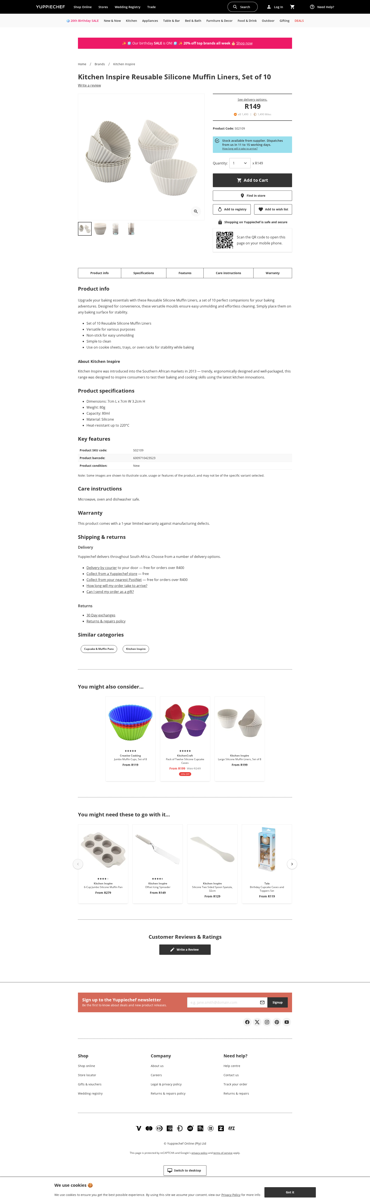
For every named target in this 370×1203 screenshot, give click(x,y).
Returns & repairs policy (106, 621)
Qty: (220, 163)
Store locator (87, 1075)
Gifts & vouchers (89, 1084)
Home (82, 64)
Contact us (231, 1075)
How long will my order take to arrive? (117, 585)
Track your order (235, 1084)
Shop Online (83, 7)
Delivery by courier (102, 567)
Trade (153, 8)
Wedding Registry (127, 7)
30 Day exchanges (101, 615)
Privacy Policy (230, 1195)
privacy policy (199, 1153)
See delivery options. (252, 100)
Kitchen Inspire (124, 64)
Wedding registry (90, 1093)
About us (157, 1066)
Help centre (232, 1066)
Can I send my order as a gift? (110, 591)
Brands (100, 64)
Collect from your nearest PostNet (114, 579)
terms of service (223, 1153)
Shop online (86, 1066)
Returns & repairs (236, 1093)
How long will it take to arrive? (240, 148)
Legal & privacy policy (166, 1084)
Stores (103, 7)
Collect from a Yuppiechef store (112, 573)
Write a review (89, 85)
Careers (156, 1075)
